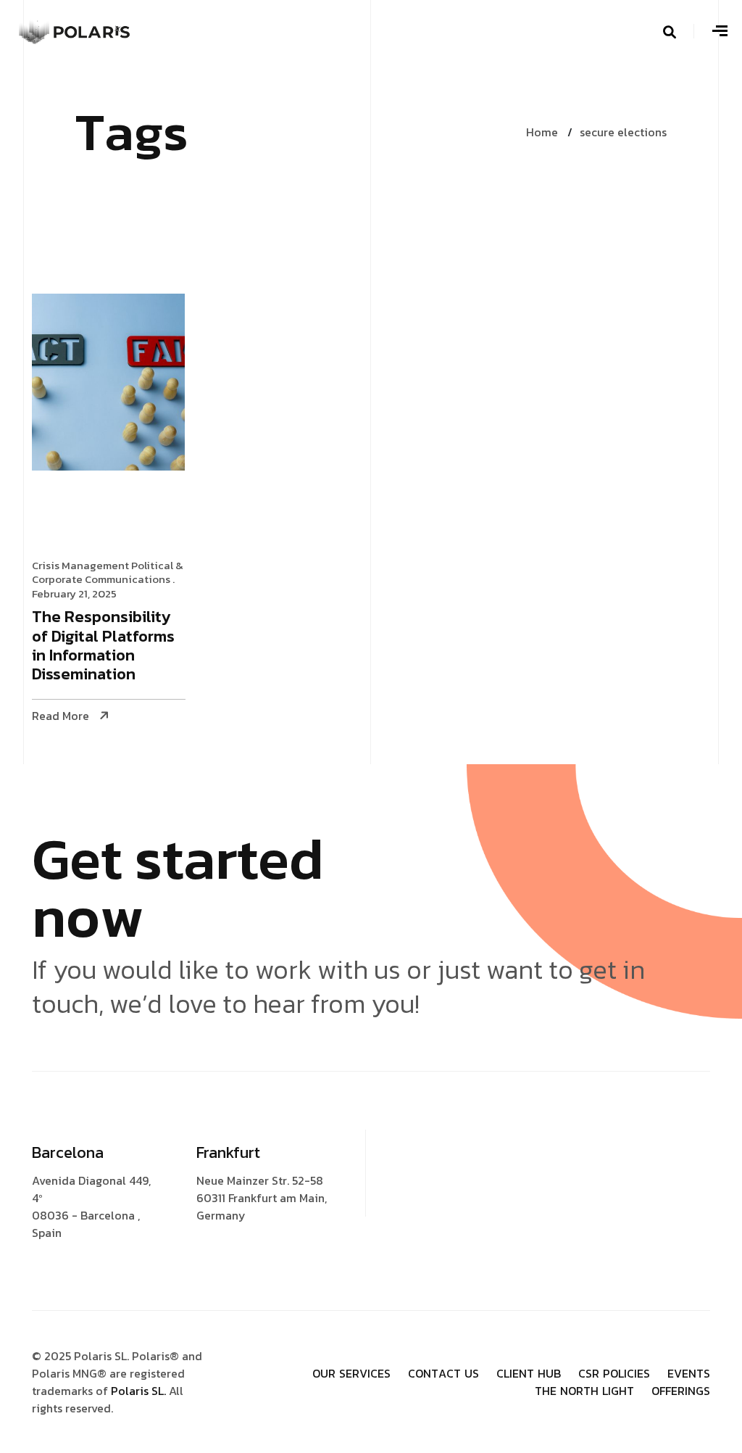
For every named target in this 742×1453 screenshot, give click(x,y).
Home (542, 132)
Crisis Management (80, 565)
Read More (60, 716)
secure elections (623, 132)
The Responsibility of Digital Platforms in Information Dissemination (103, 647)
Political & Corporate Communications (107, 572)
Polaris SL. (140, 1390)
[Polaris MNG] (75, 29)
